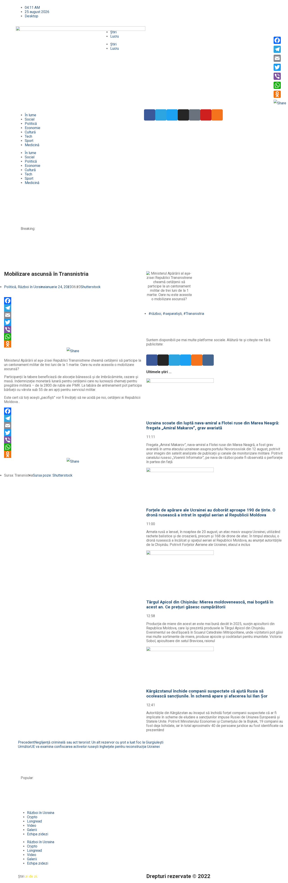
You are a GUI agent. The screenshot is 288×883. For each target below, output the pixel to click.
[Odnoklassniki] (217, 115)
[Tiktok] (194, 115)
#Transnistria (193, 314)
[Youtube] (206, 115)
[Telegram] (160, 115)
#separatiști (172, 314)
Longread (34, 821)
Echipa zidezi (37, 834)
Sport (29, 141)
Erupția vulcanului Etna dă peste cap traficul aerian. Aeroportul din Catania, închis (102, 257)
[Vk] (208, 360)
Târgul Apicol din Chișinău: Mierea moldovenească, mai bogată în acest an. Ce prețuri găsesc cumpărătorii (123, 220)
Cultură (30, 132)
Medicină (32, 145)
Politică (31, 123)
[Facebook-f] (149, 115)
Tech (28, 136)
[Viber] (73, 329)
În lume (30, 115)
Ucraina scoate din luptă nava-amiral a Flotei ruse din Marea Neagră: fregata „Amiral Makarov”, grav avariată (124, 200)
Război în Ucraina (31, 287)
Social (29, 119)
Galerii (32, 830)
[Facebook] (73, 300)
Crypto (32, 817)
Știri (113, 32)
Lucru (114, 36)
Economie (32, 128)
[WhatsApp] (73, 336)
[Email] (73, 315)
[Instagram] (183, 115)
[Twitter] (172, 115)
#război (154, 314)
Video (31, 825)
